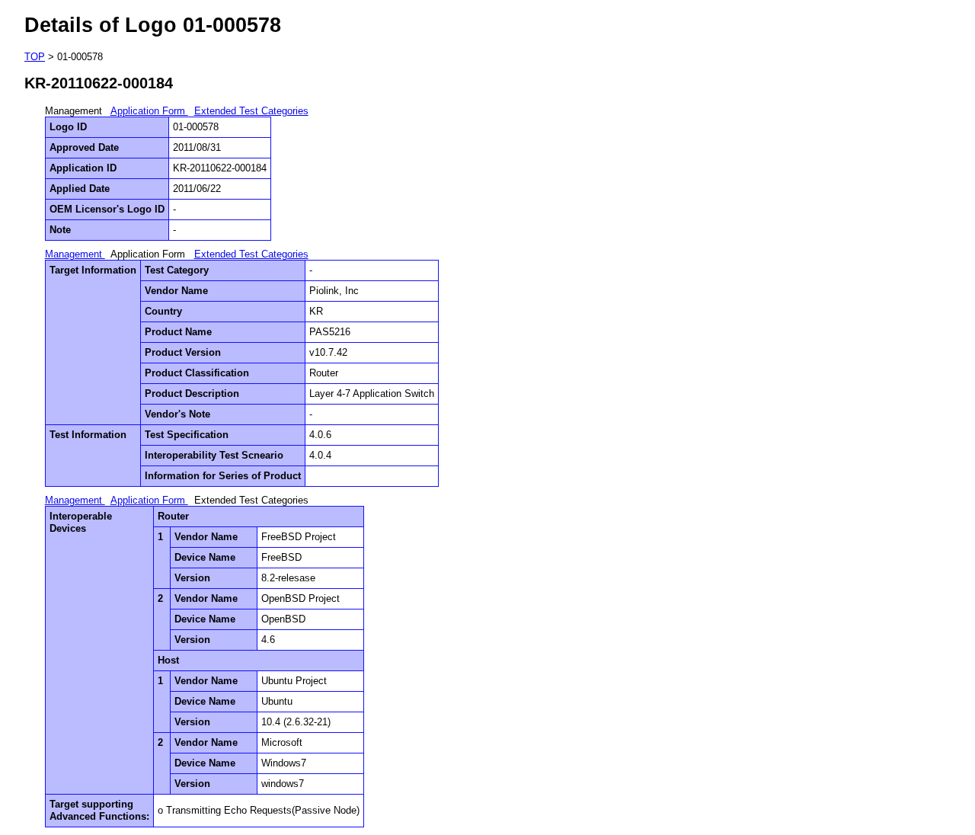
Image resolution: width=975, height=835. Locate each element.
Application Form (149, 111)
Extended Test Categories (251, 111)
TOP (34, 56)
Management (75, 254)
